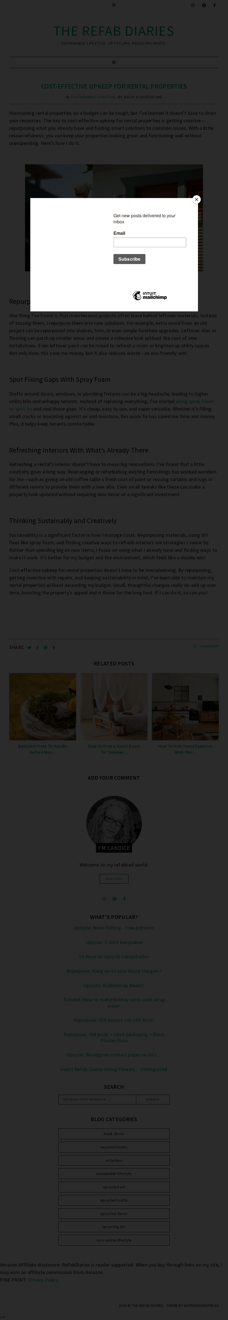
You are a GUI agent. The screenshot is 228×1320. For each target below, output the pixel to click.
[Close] (196, 199)
